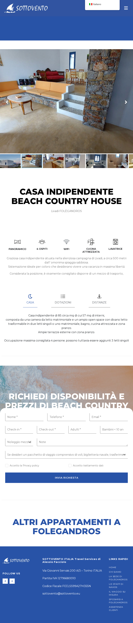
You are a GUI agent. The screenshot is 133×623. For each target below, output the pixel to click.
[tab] (30, 299)
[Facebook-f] (5, 581)
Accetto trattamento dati (88, 465)
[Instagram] (12, 581)
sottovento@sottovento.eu (61, 593)
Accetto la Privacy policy (24, 465)
